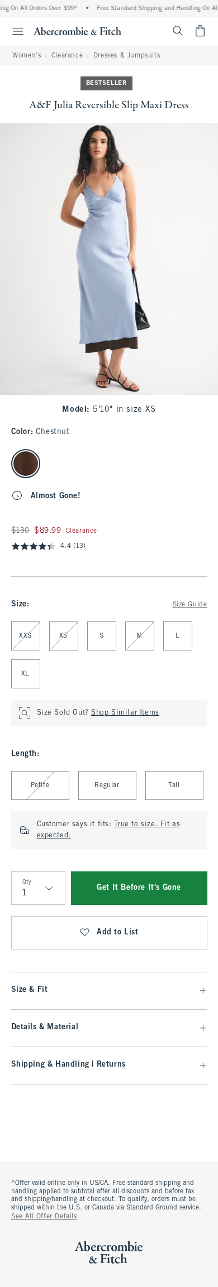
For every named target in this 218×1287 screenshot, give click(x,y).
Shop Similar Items (125, 713)
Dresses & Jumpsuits (126, 55)
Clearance (67, 55)
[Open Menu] (13, 31)
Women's (26, 55)
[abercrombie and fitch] (77, 30)
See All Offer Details (44, 1216)
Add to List (118, 932)
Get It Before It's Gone (139, 887)
